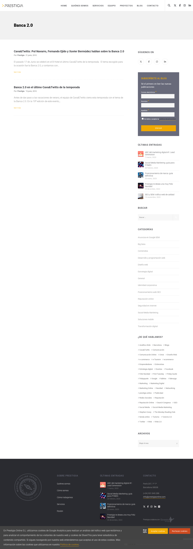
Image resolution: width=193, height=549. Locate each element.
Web (150, 422)
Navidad (159, 388)
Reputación (159, 398)
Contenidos (143, 251)
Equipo (60, 511)
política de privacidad (167, 119)
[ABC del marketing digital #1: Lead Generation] (141, 154)
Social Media (144, 407)
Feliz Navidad (144, 374)
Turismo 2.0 (167, 417)
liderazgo (173, 378)
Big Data (141, 244)
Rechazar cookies (179, 531)
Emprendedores (145, 364)
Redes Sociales (145, 398)
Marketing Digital (157, 383)
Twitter (142, 422)
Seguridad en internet (147, 306)
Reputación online (146, 299)
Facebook (169, 369)
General (141, 278)
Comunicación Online (147, 355)
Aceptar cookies (158, 531)
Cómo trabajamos (65, 497)
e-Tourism (157, 359)
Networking (170, 388)
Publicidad (159, 393)
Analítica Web (144, 345)
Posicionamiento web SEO (149, 292)
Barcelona (158, 345)
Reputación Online (146, 403)
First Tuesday (158, 374)
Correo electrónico (149, 91)
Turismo (156, 417)
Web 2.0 (158, 422)
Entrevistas (159, 364)
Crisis (162, 355)
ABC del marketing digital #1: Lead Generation (160, 153)
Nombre (145, 101)
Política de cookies (69, 544)
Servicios (61, 504)
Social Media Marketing (148, 312)
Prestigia (20, 55)
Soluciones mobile (146, 319)
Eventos (159, 369)
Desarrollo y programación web (151, 258)
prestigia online (145, 393)
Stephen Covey (145, 412)
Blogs (167, 345)
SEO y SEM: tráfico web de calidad (159, 194)
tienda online (144, 417)
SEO (175, 403)
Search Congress (164, 403)
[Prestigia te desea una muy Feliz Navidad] (141, 185)
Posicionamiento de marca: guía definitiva (159, 174)
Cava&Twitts (144, 350)
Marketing (143, 383)
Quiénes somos (63, 484)
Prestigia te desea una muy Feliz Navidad (159, 185)
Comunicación (158, 350)
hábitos (163, 378)
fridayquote (143, 378)
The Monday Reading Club (164, 412)
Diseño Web (172, 355)
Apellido (145, 110)
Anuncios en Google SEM (149, 237)
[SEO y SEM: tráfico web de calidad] (141, 196)
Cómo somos (63, 490)
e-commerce (144, 359)
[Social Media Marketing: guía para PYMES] (141, 164)
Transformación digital (148, 326)
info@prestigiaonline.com (154, 497)
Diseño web (143, 265)
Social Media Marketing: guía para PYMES (159, 164)
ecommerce (169, 359)
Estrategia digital (145, 271)
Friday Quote (172, 374)
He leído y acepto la (160, 119)
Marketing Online (146, 388)
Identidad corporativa (147, 285)
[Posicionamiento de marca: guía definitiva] (141, 175)
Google (154, 378)
